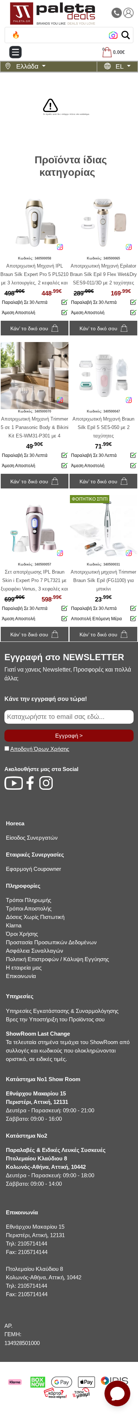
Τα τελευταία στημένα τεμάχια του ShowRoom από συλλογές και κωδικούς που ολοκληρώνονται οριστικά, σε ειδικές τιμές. (68, 1046)
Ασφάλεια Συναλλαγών (34, 951)
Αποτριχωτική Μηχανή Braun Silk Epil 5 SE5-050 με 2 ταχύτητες (103, 427)
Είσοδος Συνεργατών (32, 838)
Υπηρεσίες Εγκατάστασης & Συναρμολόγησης (62, 1011)
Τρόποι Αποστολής (29, 908)
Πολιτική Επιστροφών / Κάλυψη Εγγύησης (57, 959)
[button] (125, 35)
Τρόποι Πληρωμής (28, 900)
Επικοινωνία (21, 976)
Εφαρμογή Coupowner (33, 869)
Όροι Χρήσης (22, 934)
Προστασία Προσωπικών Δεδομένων (51, 942)
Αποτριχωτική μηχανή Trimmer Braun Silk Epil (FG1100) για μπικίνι (103, 580)
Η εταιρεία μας (24, 967)
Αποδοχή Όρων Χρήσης (39, 749)
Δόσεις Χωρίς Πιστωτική (35, 917)
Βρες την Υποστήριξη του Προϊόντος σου (55, 1019)
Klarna (13, 925)
